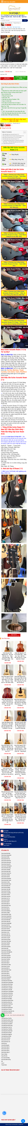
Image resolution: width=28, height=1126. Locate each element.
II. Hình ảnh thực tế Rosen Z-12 (9, 143)
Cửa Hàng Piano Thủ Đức (6, 1009)
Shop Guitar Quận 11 (5, 1052)
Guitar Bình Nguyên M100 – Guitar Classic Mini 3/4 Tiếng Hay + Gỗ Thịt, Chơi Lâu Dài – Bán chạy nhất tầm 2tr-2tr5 (7, 702)
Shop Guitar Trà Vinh (5, 966)
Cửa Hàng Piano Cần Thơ (6, 1027)
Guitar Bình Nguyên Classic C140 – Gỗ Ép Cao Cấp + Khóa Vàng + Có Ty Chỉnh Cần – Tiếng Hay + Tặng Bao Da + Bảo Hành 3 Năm (7, 679)
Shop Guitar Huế (4, 948)
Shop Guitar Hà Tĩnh (5, 953)
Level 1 (2, 1063)
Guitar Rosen (4, 1043)
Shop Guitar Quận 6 (5, 1050)
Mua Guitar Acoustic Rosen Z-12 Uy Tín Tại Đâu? (12, 137)
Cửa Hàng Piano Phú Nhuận (7, 1022)
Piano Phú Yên (4, 1056)
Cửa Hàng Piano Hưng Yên (6, 986)
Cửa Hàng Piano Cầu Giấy (6, 989)
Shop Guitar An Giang (5, 939)
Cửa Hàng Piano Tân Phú (6, 1018)
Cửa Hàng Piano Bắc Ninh (6, 980)
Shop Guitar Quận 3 (5, 973)
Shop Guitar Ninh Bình (5, 919)
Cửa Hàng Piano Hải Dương (7, 993)
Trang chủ (3, 27)
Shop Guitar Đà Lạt (5, 907)
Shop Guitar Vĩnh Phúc (6, 950)
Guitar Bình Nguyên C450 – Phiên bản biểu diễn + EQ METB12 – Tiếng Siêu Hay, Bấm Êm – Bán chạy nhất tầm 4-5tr (7, 748)
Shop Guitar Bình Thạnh (6, 880)
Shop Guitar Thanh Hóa (6, 873)
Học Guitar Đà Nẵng (5, 1057)
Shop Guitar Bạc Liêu (5, 1041)
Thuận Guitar (4, 1065)
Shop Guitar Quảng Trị (5, 979)
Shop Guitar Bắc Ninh (5, 853)
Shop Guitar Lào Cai (5, 898)
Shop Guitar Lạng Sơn (5, 896)
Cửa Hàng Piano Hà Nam (6, 1032)
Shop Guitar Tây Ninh (5, 943)
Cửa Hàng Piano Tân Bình (6, 1013)
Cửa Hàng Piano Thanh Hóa (7, 995)
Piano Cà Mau (4, 1054)
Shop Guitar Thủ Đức (5, 894)
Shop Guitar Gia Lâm (5, 1039)
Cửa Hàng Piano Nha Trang (6, 1025)
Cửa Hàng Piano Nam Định (6, 1031)
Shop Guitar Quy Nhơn (6, 946)
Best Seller (9, 27)
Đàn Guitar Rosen (16, 27)
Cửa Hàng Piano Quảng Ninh (7, 982)
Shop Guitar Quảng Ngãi (6, 923)
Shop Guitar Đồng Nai (5, 936)
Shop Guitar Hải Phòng (6, 860)
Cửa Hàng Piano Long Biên (6, 987)
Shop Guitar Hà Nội (5, 857)
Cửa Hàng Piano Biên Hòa (6, 1002)
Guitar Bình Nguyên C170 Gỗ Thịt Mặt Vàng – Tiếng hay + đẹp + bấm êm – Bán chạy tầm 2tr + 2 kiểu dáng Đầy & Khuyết (20, 656)
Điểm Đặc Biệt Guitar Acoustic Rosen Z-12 (11, 134)
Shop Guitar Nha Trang (6, 905)
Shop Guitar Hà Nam (5, 900)
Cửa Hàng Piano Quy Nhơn (6, 1023)
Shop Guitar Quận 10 (5, 975)
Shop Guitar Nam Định (6, 871)
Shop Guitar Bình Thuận (6, 914)
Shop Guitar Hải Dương (6, 862)
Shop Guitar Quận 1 (5, 971)
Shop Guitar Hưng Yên (5, 864)
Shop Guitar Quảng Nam (6, 916)
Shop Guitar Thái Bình (5, 869)
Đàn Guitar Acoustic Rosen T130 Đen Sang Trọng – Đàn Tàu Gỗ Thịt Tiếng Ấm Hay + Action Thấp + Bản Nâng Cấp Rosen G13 (20, 794)
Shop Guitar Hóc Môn (5, 930)
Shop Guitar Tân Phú (5, 876)
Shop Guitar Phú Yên (5, 925)
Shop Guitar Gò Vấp (5, 882)
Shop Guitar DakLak (5, 909)
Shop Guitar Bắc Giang (6, 867)
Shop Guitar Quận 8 (5, 901)
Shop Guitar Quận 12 (5, 903)
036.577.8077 (6, 845)
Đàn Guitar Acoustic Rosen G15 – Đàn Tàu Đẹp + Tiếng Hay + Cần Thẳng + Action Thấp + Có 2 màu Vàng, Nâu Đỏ (7, 794)
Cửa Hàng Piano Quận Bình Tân (7, 1011)
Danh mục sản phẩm (9, 2)
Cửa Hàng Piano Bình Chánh (7, 1020)
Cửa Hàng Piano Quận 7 (6, 1005)
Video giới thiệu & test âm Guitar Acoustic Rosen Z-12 (13, 135)
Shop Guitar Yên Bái (5, 944)
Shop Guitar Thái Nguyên (6, 866)
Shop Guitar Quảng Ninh (6, 855)
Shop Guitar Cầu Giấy (5, 889)
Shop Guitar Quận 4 (5, 1047)
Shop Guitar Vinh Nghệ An (6, 952)
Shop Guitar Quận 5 (5, 1048)
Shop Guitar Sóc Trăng (6, 964)
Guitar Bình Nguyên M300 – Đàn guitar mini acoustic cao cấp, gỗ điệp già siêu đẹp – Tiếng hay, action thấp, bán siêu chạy (20, 817)
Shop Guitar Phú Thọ (5, 858)
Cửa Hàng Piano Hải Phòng (7, 1004)
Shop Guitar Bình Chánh (6, 927)
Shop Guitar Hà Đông (5, 891)
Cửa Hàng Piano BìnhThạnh (7, 1007)
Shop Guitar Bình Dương (6, 918)
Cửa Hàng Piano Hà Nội (6, 1036)
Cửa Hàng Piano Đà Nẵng (6, 998)
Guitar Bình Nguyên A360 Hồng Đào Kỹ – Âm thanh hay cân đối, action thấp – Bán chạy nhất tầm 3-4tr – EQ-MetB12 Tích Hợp (7, 725)
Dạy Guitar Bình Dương (6, 1059)
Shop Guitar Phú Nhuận (6, 878)
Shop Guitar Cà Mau (5, 912)
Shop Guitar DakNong (5, 910)
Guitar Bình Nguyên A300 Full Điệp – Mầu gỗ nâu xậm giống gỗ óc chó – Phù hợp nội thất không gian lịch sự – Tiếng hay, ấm (20, 772)
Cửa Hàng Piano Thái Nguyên (7, 991)
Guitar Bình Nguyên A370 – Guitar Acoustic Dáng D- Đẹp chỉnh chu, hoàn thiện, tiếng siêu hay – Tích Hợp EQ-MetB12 (20, 702)
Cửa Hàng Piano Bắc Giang (6, 984)
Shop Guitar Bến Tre (5, 968)
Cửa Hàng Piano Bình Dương (7, 1000)
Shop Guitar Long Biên (6, 892)
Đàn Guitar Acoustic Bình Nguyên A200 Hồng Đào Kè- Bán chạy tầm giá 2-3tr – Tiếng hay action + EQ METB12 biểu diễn (20, 725)
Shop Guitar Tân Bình (5, 875)
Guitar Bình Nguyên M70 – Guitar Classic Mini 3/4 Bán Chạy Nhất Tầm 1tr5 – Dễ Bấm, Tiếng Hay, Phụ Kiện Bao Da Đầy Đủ (20, 679)
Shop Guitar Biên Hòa (5, 885)
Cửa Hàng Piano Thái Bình (6, 1029)
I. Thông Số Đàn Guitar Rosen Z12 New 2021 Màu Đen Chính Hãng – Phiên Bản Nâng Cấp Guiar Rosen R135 (13, 141)
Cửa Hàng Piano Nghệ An (6, 1034)
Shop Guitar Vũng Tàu (5, 921)
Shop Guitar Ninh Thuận (6, 970)
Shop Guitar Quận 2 (5, 961)
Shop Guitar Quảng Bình (6, 977)
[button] (23, 132)
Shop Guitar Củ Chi (5, 932)
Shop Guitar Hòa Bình (5, 1038)
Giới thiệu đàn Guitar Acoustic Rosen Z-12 (11, 138)
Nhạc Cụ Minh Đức (19, 1124)
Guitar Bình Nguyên (5, 1045)
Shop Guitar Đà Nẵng (5, 887)
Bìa (2, 1061)
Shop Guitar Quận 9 (5, 962)
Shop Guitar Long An (5, 937)
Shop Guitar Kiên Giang (6, 884)
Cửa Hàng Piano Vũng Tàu (6, 996)
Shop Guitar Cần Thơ (5, 934)
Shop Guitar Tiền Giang (6, 941)
